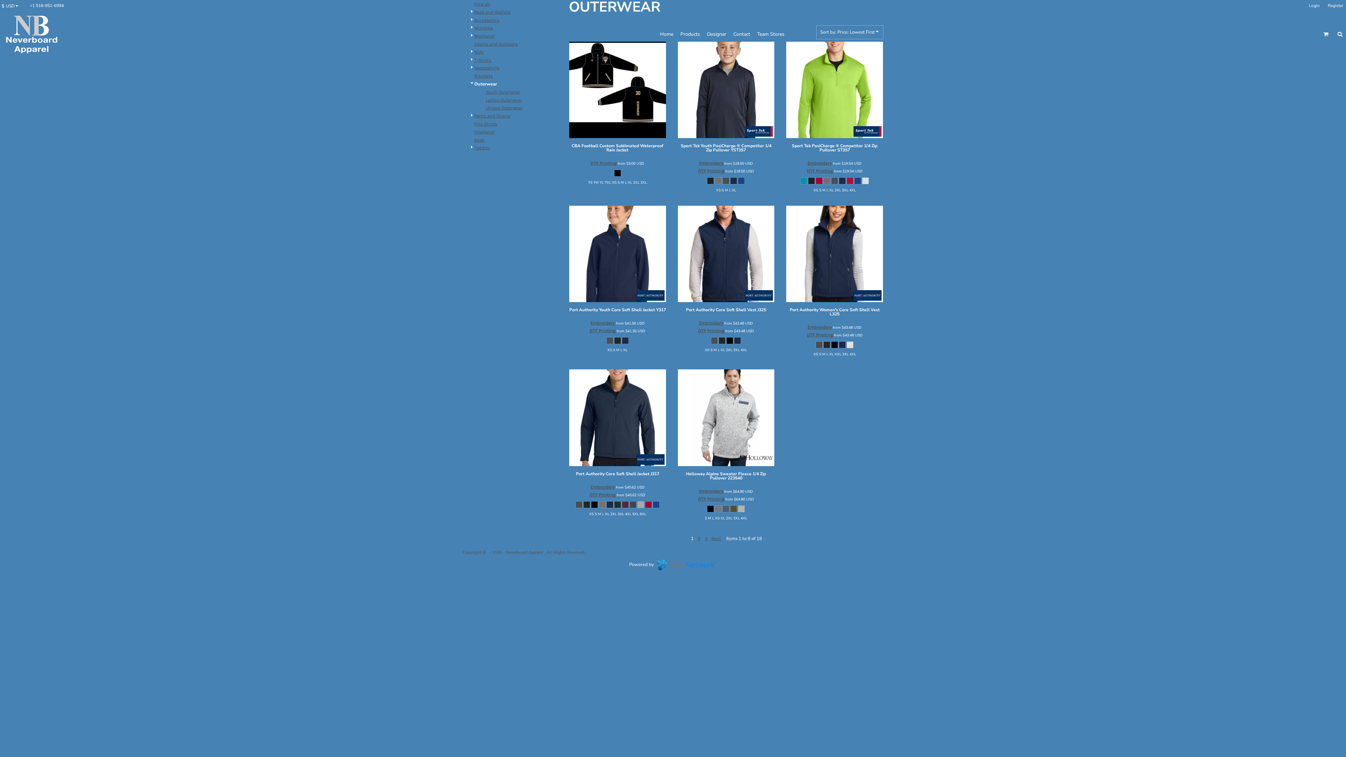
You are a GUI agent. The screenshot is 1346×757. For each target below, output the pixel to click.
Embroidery (711, 163)
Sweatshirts (486, 67)
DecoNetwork (687, 565)
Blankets (483, 76)
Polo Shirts (485, 124)
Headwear (484, 132)
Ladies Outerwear (504, 100)
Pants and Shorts (492, 115)
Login (1314, 5)
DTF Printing (604, 163)
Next (716, 538)
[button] (11, 6)
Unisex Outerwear (504, 107)
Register (1335, 5)
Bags (479, 140)
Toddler (482, 147)
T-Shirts (482, 60)
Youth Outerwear (503, 92)
